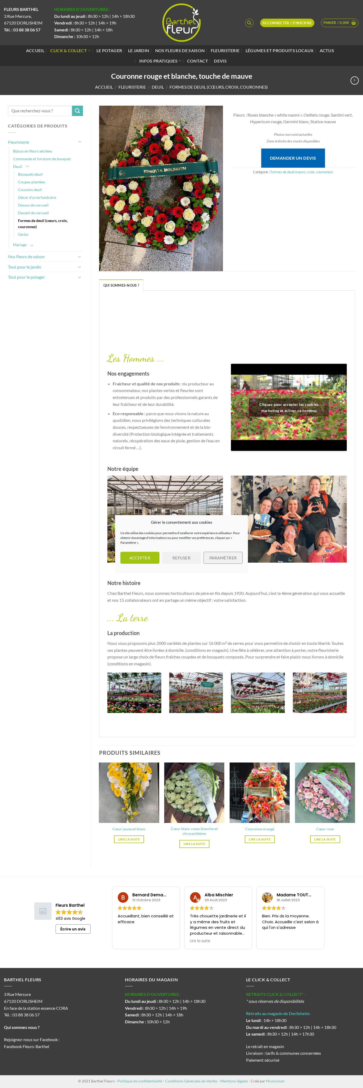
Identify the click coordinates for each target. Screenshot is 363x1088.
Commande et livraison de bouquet (42, 158)
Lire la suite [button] (200, 941)
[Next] (348, 696)
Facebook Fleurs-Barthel (26, 1046)
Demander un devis (293, 157)
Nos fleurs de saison (180, 50)
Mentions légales (234, 1081)
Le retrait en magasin (265, 1046)
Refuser (181, 557)
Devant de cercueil (33, 213)
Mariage (20, 244)
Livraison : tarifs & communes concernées (283, 1053)
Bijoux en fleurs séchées (32, 151)
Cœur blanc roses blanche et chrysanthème (194, 831)
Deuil (158, 86)
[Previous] (106, 696)
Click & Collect (68, 50)
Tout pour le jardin (24, 266)
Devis (220, 60)
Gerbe (23, 234)
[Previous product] (355, 80)
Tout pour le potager (26, 276)
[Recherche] (249, 23)
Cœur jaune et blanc (129, 829)
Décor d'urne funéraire (37, 197)
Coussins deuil (30, 189)
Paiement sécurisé (262, 1059)
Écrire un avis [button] (73, 929)
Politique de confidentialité (139, 1081)
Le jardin (138, 50)
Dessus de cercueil (33, 205)
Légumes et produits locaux (280, 50)
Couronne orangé (259, 829)
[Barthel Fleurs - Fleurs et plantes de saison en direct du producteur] (181, 23)
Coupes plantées (31, 182)
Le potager (109, 50)
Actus (327, 50)
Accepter (140, 557)
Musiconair (275, 1081)
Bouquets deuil (30, 174)
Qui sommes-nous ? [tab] (121, 285)
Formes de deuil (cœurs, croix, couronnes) (219, 86)
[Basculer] (80, 142)
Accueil (35, 50)
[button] (339, 23)
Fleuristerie (225, 50)
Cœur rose (325, 829)
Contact (197, 60)
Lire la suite (129, 839)
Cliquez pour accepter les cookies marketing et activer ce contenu (288, 407)
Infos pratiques (158, 60)
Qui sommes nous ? (22, 1027)
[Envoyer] (77, 111)
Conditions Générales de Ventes (191, 1081)
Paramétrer (223, 557)
